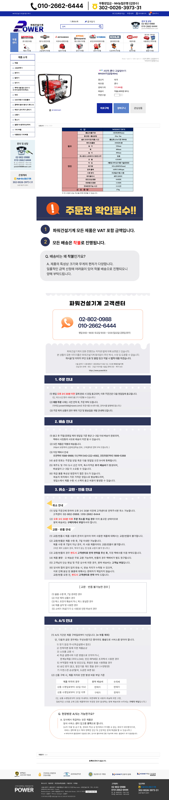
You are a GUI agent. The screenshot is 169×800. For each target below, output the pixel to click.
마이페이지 (142, 13)
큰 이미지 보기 (56, 110)
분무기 (17, 73)
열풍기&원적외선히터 (22, 125)
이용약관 (50, 783)
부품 (16, 63)
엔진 (16, 95)
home (124, 59)
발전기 (17, 78)
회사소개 (44, 783)
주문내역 (130, 13)
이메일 (75, 783)
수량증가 (121, 94)
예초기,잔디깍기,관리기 (23, 110)
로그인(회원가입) (118, 13)
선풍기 (17, 115)
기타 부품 (18, 130)
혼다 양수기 (137, 59)
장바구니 (155, 13)
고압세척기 (19, 68)
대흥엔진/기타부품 (21, 134)
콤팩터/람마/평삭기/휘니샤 (24, 105)
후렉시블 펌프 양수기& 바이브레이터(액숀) (21, 89)
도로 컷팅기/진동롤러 (22, 100)
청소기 (17, 120)
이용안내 (69, 783)
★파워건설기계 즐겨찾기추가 (21, 13)
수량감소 (121, 95)
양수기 (17, 83)
